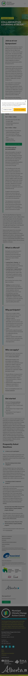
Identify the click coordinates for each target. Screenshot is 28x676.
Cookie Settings (7, 109)
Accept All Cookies (20, 109)
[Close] (25, 101)
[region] (14, 106)
